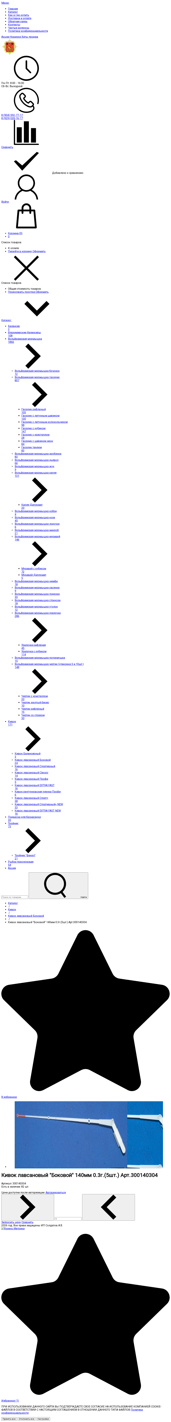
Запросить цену (11, 1222)
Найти (83, 897)
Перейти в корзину (20, 251)
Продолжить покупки (22, 292)
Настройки (43, 1419)
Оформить (39, 251)
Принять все (9, 1419)
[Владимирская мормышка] (9, 54)
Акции (5, 36)
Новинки (16, 36)
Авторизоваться (56, 1192)
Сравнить (27, 1222)
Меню (5, 3)
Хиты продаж (30, 36)
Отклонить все (26, 1419)
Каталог (6, 320)
